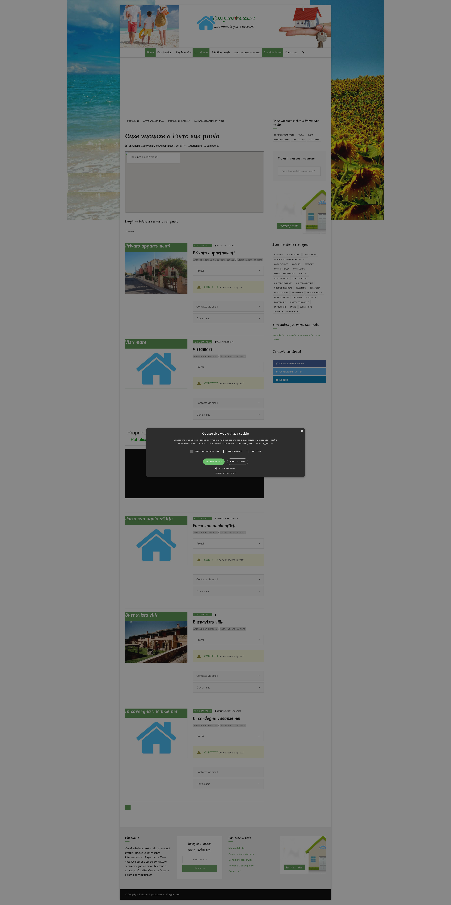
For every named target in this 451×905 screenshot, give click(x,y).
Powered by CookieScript (225, 473)
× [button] (301, 431)
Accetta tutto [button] (214, 461)
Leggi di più (267, 443)
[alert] (225, 452)
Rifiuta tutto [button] (237, 461)
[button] (225, 452)
